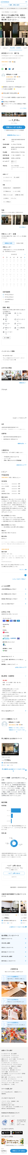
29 (24, 269)
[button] (14, 443)
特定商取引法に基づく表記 (7, 1104)
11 (10, 260)
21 (21, 265)
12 (14, 260)
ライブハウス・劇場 (18, 1080)
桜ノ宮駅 (11, 439)
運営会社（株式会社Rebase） (8, 1108)
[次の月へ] (25, 254)
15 (24, 260)
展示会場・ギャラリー (15, 1070)
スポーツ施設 (4, 1071)
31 (7, 274)
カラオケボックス (13, 1071)
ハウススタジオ (13, 1060)
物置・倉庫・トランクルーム (8, 1077)
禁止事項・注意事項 (15, 48)
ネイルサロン (4, 1068)
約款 (18, 1101)
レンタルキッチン (5, 1062)
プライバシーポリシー (6, 1103)
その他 (12, 1084)
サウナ (17, 1082)
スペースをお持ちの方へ (7, 1092)
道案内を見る (21, 443)
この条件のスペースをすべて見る (17, 927)
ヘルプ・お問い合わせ (6, 1106)
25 (10, 269)
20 (17, 265)
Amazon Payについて (6, 656)
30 (3, 274)
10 (7, 260)
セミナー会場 (12, 1059)
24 (7, 269)
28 (21, 269)
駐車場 (23, 1073)
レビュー (5, 48)
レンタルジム (14, 1062)
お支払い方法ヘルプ (20, 667)
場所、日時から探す (14, 5)
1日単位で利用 (19, 243)
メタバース (19, 1077)
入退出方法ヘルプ (20, 465)
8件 (15, 62)
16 (3, 265)
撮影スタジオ (4, 1059)
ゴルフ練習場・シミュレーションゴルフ (11, 1073)
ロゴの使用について (18, 1106)
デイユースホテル (17, 1064)
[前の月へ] (3, 254)
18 (10, 265)
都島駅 (15, 436)
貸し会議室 (16, 177)
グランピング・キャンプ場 (7, 1082)
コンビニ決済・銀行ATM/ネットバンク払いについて (12, 660)
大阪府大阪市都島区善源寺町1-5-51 (11, 58)
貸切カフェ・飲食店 (16, 1066)
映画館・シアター (13, 1068)
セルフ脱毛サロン (5, 1084)
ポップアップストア (6, 1075)
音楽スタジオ (4, 1060)
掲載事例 (3, 1093)
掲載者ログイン (18, 1092)
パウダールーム (5, 1070)
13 (17, 260)
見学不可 (4, 65)
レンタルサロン (15, 1057)
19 (14, 265)
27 (17, 269)
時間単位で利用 (8, 243)
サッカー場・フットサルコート (8, 1079)
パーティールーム (5, 1057)
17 (7, 265)
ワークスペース (7, 180)
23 (3, 269)
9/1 (10, 274)
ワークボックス (20, 1059)
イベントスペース (5, 1066)
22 (24, 265)
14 (21, 260)
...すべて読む (23, 108)
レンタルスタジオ (5, 1055)
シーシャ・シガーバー (6, 1080)
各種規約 (13, 1101)
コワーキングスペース (6, 1064)
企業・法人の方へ (5, 1116)
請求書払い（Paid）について (8, 664)
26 (14, 269)
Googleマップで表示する (19, 418)
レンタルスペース (7, 177)
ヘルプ (12, 1116)
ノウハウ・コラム (5, 1101)
